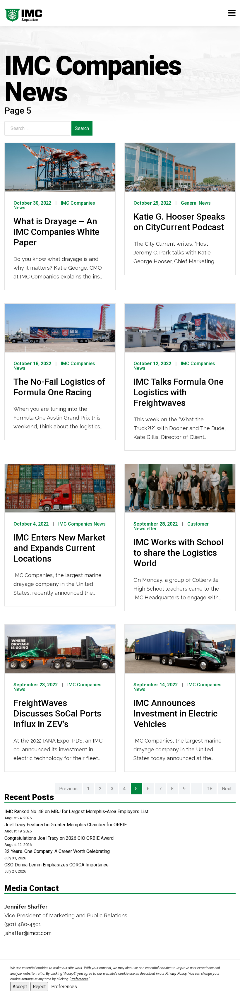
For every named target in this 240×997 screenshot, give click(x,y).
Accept (20, 986)
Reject (39, 986)
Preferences (64, 986)
